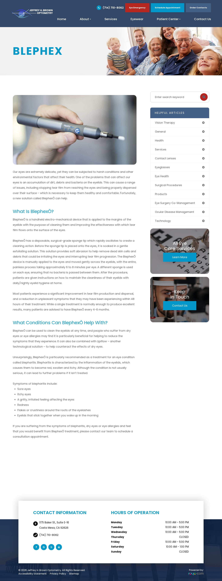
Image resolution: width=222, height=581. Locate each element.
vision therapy (165, 123)
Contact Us (202, 19)
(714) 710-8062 (113, 8)
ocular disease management (174, 212)
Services (111, 19)
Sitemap (74, 573)
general (160, 131)
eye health (162, 176)
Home (61, 19)
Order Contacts (198, 7)
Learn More (179, 257)
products (161, 194)
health (159, 140)
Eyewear (137, 19)
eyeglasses (162, 167)
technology (163, 221)
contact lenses (165, 158)
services (160, 149)
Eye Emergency (137, 7)
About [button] (84, 19)
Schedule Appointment (167, 7)
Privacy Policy (58, 573)
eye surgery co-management (175, 203)
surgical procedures (168, 185)
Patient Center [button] (168, 19)
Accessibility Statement (32, 573)
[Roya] (196, 574)
